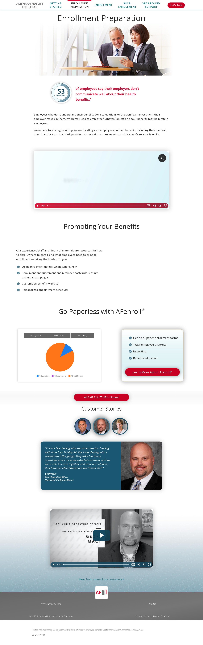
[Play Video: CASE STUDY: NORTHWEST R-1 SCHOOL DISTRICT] (101, 535)
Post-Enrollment (127, 5)
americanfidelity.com (51, 603)
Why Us (152, 603)
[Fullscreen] (165, 205)
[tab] (82, 426)
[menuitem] (30, 5)
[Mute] (154, 205)
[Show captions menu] (148, 205)
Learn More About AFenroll (152, 372)
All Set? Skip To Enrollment (101, 397)
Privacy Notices (143, 616)
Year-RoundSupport (151, 5)
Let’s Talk (176, 5)
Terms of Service (161, 616)
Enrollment (103, 5)
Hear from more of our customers (101, 579)
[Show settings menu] (160, 205)
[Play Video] (37, 205)
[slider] (96, 205)
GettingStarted (55, 5)
